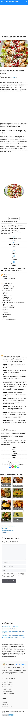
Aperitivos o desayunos (8, 526)
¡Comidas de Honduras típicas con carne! (13, 637)
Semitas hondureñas (7, 530)
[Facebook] (10, 466)
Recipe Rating (6, 542)
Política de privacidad (8, 711)
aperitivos (4, 528)
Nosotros (4, 702)
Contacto (4, 709)
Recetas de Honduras (10, 1)
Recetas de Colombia (8, 693)
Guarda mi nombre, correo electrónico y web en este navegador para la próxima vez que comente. (14, 575)
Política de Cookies (7, 706)
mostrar (14, 77)
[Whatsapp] (15, 466)
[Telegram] (18, 466)
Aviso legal (5, 704)
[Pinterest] (12, 466)
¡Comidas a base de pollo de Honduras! (13, 635)
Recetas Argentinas (7, 684)
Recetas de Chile (6, 689)
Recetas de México (7, 682)
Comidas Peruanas (7, 691)
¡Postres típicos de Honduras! (10, 626)
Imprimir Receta (14, 218)
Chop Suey (5, 532)
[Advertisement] (14, 20)
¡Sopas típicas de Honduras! (9, 629)
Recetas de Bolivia (7, 686)
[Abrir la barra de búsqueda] (26, 1)
